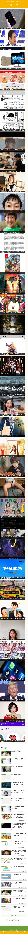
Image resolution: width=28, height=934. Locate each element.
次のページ (14, 915)
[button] (25, 437)
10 (18, 920)
